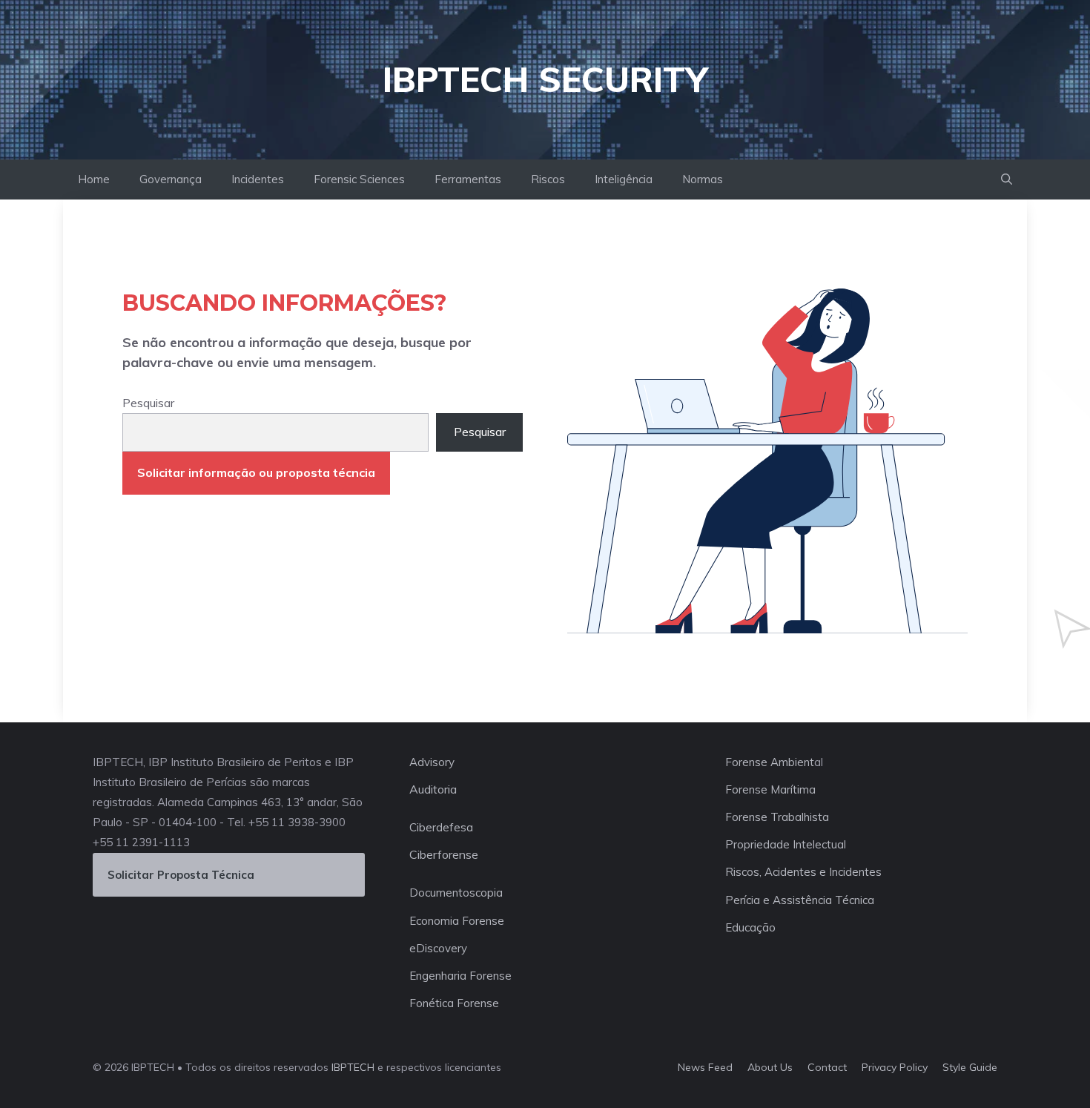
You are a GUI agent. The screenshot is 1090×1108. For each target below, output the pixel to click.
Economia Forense (456, 921)
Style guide (969, 1067)
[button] (1006, 179)
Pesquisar (148, 402)
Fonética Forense (454, 1003)
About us (770, 1067)
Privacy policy (895, 1067)
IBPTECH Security (545, 79)
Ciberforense (443, 854)
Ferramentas (468, 179)
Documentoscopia (456, 893)
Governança (170, 179)
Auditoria (433, 789)
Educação (750, 927)
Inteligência (624, 179)
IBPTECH (352, 1067)
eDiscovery (438, 948)
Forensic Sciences (359, 179)
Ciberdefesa (441, 827)
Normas (702, 179)
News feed (705, 1067)
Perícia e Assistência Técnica (799, 900)
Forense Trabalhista (777, 817)
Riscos (548, 179)
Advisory (432, 762)
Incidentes (257, 179)
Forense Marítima (770, 789)
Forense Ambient (769, 762)
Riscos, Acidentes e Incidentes (803, 872)
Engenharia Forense (460, 976)
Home (94, 179)
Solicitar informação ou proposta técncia (256, 472)
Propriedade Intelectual (785, 844)
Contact (827, 1067)
